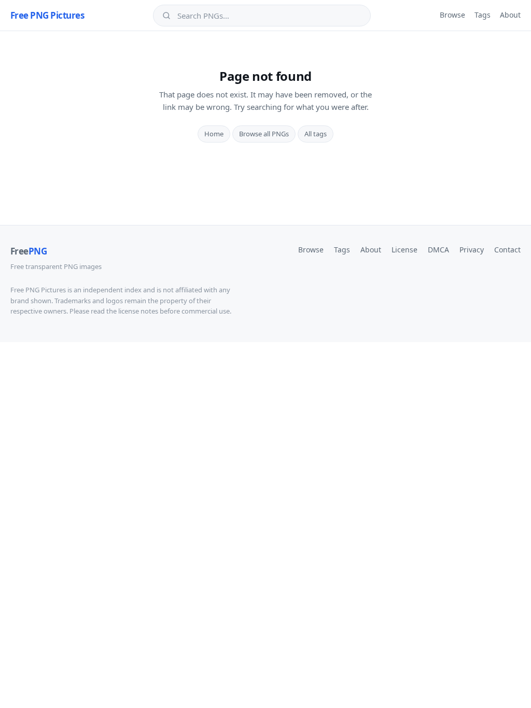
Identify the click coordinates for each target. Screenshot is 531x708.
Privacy (471, 249)
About (510, 15)
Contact (507, 249)
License (404, 249)
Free (28, 251)
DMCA (438, 249)
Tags (482, 15)
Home (213, 133)
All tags (315, 133)
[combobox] (269, 15)
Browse (452, 15)
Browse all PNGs (264, 133)
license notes (138, 311)
